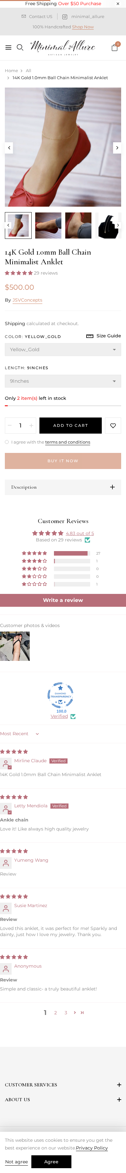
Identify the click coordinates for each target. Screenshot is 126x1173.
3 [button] (66, 1013)
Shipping (15, 323)
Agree (51, 1162)
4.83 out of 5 (80, 533)
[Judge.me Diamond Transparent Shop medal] (60, 695)
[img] (14, 752)
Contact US (40, 16)
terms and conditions (67, 442)
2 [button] (55, 1013)
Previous (8, 225)
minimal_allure (87, 16)
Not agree (16, 1162)
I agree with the (50, 442)
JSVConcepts (27, 300)
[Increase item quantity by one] (31, 425)
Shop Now (83, 26)
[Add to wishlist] (113, 426)
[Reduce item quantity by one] (9, 425)
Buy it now (63, 460)
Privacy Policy (92, 1148)
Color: (33, 336)
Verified (59, 716)
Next (118, 225)
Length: (26, 367)
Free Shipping (63, 3)
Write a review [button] (63, 600)
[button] (19, 273)
